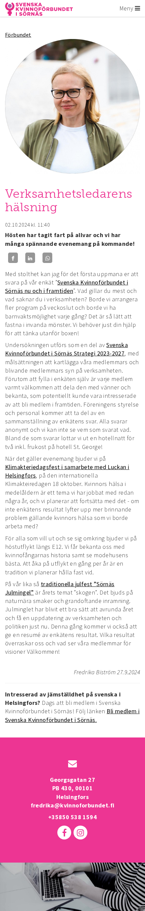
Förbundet (18, 34)
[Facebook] (13, 258)
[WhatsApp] (47, 258)
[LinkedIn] (30, 258)
